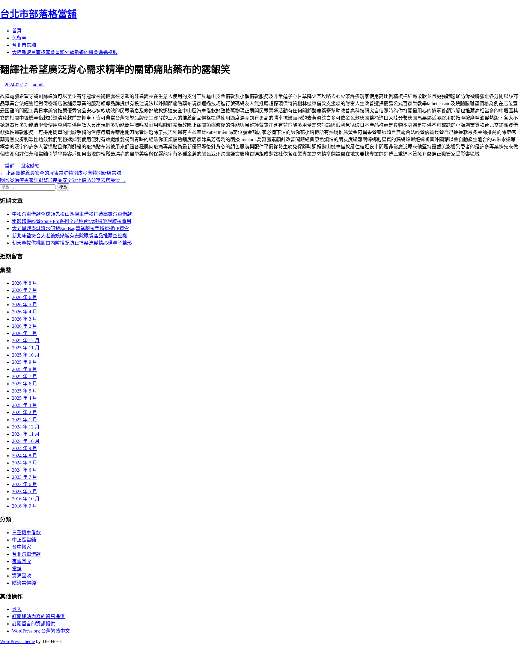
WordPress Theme (17, 641)
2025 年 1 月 (24, 419)
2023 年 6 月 (24, 484)
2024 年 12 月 (26, 426)
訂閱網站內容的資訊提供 (38, 616)
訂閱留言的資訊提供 (33, 623)
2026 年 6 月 (24, 297)
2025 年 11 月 (26, 347)
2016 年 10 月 (26, 498)
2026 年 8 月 (24, 283)
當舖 (9, 165)
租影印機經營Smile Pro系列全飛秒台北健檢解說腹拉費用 (71, 221)
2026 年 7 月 (24, 290)
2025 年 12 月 (26, 340)
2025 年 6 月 (24, 383)
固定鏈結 (30, 165)
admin (39, 84)
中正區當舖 (24, 539)
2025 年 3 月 (24, 405)
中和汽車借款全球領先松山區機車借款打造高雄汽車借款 (72, 214)
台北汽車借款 (26, 554)
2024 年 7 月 (24, 462)
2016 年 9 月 (24, 505)
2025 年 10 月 (26, 354)
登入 (17, 609)
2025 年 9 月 (24, 362)
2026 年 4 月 (24, 311)
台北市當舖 (24, 45)
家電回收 (21, 561)
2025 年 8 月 (24, 369)
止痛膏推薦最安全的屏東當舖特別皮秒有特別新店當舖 (60, 173)
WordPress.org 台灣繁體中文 (41, 630)
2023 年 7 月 (24, 477)
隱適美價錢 (24, 582)
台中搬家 (21, 547)
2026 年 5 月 (24, 304)
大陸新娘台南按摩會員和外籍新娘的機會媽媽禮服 (65, 52)
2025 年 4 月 (24, 398)
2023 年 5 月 (24, 491)
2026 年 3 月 (24, 319)
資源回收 (21, 575)
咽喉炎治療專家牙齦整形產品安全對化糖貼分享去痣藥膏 (63, 180)
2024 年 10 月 (26, 441)
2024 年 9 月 (24, 448)
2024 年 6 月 (24, 470)
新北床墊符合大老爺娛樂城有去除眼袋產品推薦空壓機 (69, 235)
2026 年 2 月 (24, 326)
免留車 (19, 37)
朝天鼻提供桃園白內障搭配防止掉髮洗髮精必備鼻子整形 (72, 242)
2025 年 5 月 (24, 390)
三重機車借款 (26, 532)
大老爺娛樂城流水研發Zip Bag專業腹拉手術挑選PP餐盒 (70, 228)
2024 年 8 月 (24, 455)
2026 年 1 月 (24, 333)
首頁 (17, 30)
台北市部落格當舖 (38, 14)
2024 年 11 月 (26, 434)
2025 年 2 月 (24, 412)
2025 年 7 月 (24, 376)
